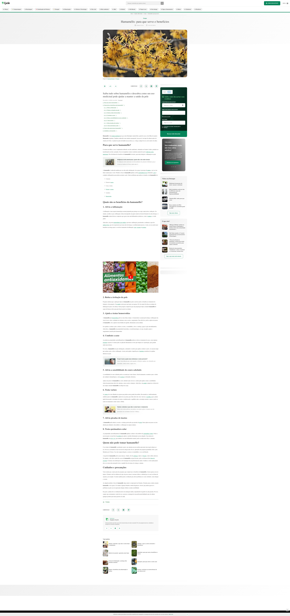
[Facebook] (106, 528)
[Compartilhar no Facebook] (141, 86)
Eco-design (154, 9)
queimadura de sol (142, 172)
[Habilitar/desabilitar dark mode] (104, 86)
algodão (119, 436)
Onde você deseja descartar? (170, 109)
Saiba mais (170, 614)
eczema (112, 189)
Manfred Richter (111, 78)
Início (132, 13)
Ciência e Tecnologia (81, 9)
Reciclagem (29, 9)
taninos (149, 170)
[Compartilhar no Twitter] (146, 86)
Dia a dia (94, 9)
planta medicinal (116, 136)
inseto (140, 422)
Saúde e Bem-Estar (138, 13)
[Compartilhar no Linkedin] (151, 86)
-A (115, 86)
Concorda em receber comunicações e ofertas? (172, 127)
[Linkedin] (115, 528)
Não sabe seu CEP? (166, 116)
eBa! (115, 9)
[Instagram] (119, 528)
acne (154, 172)
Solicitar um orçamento (173, 160)
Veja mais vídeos (173, 213)
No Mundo (132, 9)
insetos (112, 182)
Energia (57, 9)
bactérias (142, 351)
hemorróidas (115, 318)
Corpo (145, 13)
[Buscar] (162, 3)
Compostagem (17, 9)
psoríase (144, 227)
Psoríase (107, 189)
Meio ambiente (105, 9)
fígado (144, 456)
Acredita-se (149, 397)
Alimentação (67, 9)
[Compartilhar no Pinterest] (156, 86)
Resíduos (198, 9)
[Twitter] (111, 528)
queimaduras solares (148, 433)
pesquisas (105, 342)
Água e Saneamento (167, 9)
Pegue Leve (143, 9)
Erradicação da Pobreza (44, 9)
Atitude (123, 9)
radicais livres (106, 225)
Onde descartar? (273, 3)
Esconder (120, 100)
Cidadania (188, 9)
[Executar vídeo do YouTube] (130, 277)
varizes (106, 394)
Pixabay (117, 78)
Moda (179, 9)
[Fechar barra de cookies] (187, 614)
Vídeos (6, 9)
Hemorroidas (108, 196)
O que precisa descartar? (169, 102)
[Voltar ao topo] (287, 610)
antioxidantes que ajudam (120, 222)
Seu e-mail (164, 119)
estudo (118, 304)
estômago (135, 456)
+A (110, 86)
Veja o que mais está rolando (173, 256)
